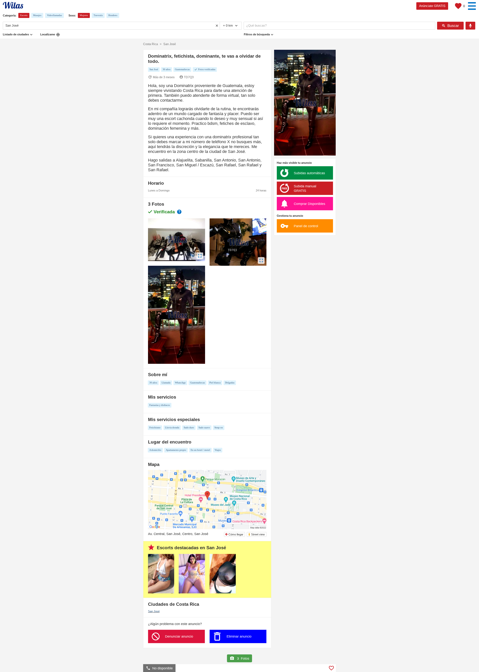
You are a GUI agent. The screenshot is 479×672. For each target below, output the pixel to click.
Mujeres (84, 15)
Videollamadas (54, 15)
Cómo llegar (234, 534)
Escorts (24, 15)
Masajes (37, 15)
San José (154, 611)
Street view (256, 534)
